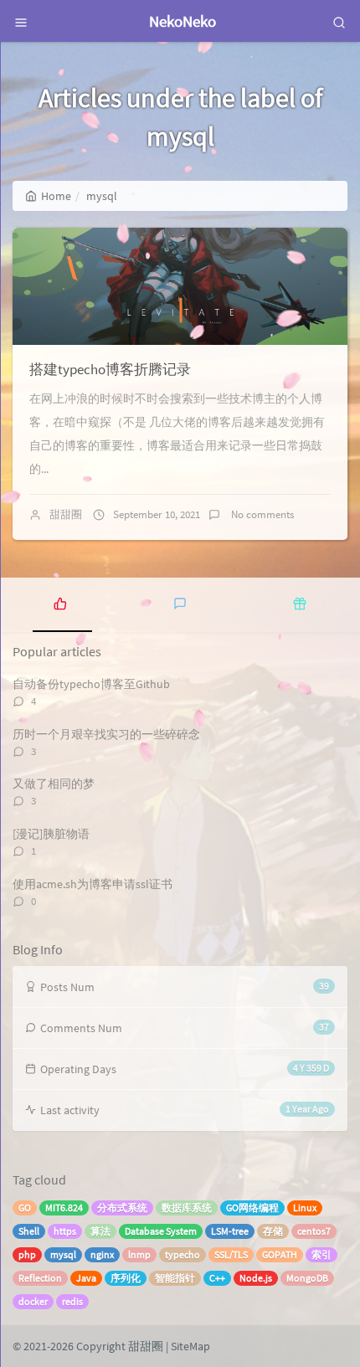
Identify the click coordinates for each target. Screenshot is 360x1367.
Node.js (255, 1278)
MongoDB (307, 1278)
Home (56, 195)
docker (33, 1301)
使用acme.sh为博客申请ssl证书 (92, 884)
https (65, 1231)
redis (72, 1301)
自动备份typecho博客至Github (91, 683)
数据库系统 (187, 1207)
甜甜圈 (65, 514)
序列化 (126, 1278)
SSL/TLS (231, 1254)
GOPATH (279, 1254)
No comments (261, 514)
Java (86, 1278)
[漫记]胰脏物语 (51, 833)
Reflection (40, 1278)
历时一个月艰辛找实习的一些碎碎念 (106, 734)
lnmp (139, 1254)
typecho (182, 1254)
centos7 (314, 1231)
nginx (102, 1254)
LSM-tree (230, 1231)
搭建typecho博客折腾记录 (110, 369)
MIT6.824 (64, 1207)
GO (24, 1207)
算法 (100, 1231)
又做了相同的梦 (54, 783)
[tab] (60, 603)
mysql (63, 1254)
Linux (304, 1207)
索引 (321, 1254)
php (27, 1254)
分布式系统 (122, 1207)
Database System (161, 1231)
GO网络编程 (252, 1207)
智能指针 (175, 1278)
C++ (217, 1278)
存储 (273, 1231)
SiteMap (190, 1346)
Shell (28, 1231)
